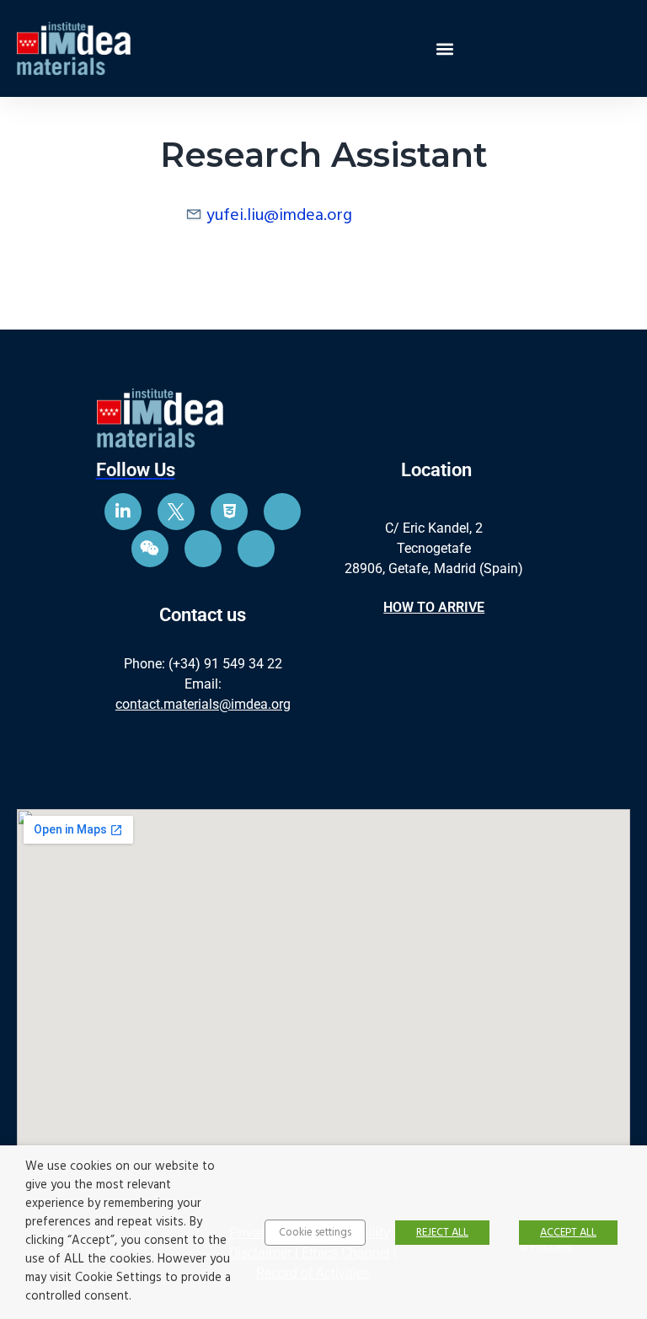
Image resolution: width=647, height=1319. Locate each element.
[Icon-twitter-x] (176, 511)
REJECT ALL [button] (442, 1232)
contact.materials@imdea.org (203, 704)
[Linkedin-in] (123, 511)
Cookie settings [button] (315, 1232)
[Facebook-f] (149, 548)
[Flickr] (203, 548)
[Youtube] (229, 511)
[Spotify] (256, 548)
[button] (444, 48)
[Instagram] (282, 511)
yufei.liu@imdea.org (279, 215)
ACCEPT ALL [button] (568, 1232)
